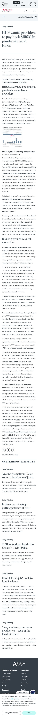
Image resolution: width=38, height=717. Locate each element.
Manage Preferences (11, 713)
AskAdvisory (30, 17)
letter (18, 419)
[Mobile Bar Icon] (3, 17)
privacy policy (14, 699)
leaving (17, 365)
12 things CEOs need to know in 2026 (19, 5)
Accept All (29, 713)
